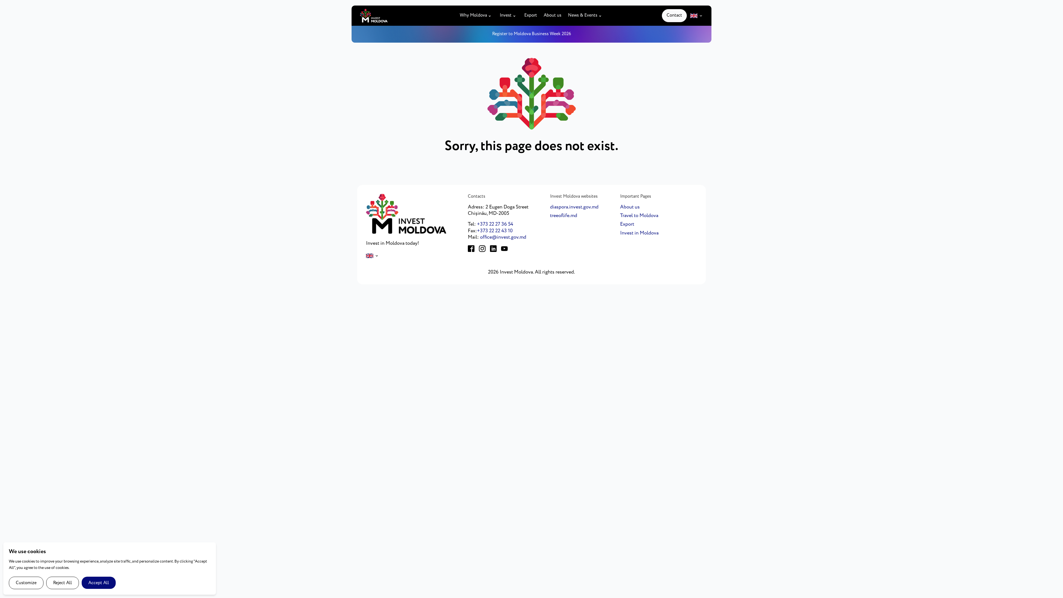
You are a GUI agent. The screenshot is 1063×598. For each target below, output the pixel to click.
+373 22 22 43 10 (495, 230)
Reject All (62, 583)
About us (552, 16)
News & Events (582, 16)
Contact (674, 15)
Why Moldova (473, 16)
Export (530, 16)
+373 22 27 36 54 (495, 224)
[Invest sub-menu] (515, 15)
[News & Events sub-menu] (601, 15)
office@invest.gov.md (503, 237)
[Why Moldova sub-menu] (491, 15)
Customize (26, 583)
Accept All (98, 583)
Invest (506, 16)
